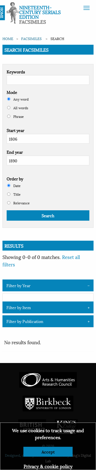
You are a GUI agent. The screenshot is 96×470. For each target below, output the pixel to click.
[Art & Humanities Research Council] (47, 379)
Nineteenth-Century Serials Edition (40, 11)
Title (16, 194)
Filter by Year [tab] (18, 285)
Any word (20, 99)
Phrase (18, 116)
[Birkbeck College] (48, 402)
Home (7, 38)
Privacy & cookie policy (48, 466)
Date (16, 185)
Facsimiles (31, 38)
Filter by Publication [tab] (24, 321)
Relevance (21, 202)
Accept (48, 452)
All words (20, 107)
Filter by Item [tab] (18, 307)
